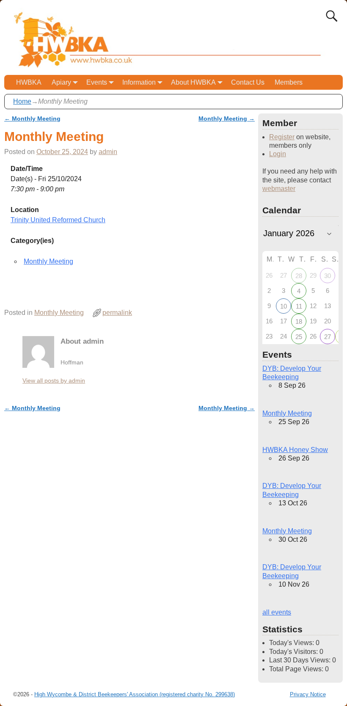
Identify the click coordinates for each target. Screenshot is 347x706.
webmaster (278, 188)
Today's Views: (292, 642)
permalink (117, 312)
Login (277, 153)
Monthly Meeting (32, 118)
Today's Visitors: (294, 651)
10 (283, 306)
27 (327, 336)
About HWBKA (193, 82)
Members (289, 82)
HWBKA (28, 82)
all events (276, 612)
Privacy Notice (308, 694)
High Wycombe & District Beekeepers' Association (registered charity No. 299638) (134, 694)
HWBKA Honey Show (295, 449)
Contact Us (247, 82)
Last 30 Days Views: (300, 660)
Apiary (61, 82)
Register (282, 137)
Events (96, 82)
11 (299, 306)
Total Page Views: (297, 669)
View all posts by (53, 380)
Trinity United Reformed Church (58, 219)
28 (298, 275)
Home (22, 101)
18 (298, 321)
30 (327, 275)
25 (298, 336)
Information (139, 82)
